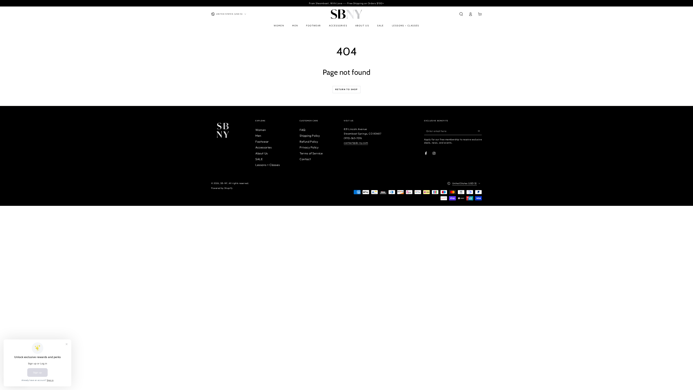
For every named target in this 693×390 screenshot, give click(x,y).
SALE (259, 159)
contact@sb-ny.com (356, 142)
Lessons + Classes (267, 165)
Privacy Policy (309, 147)
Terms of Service (311, 153)
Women (260, 130)
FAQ (303, 130)
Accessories (263, 147)
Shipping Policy (310, 135)
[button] (461, 14)
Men (258, 135)
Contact (305, 159)
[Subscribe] (480, 131)
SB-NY (223, 183)
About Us (261, 153)
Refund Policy (309, 141)
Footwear (262, 141)
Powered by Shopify (222, 188)
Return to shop (346, 89)
